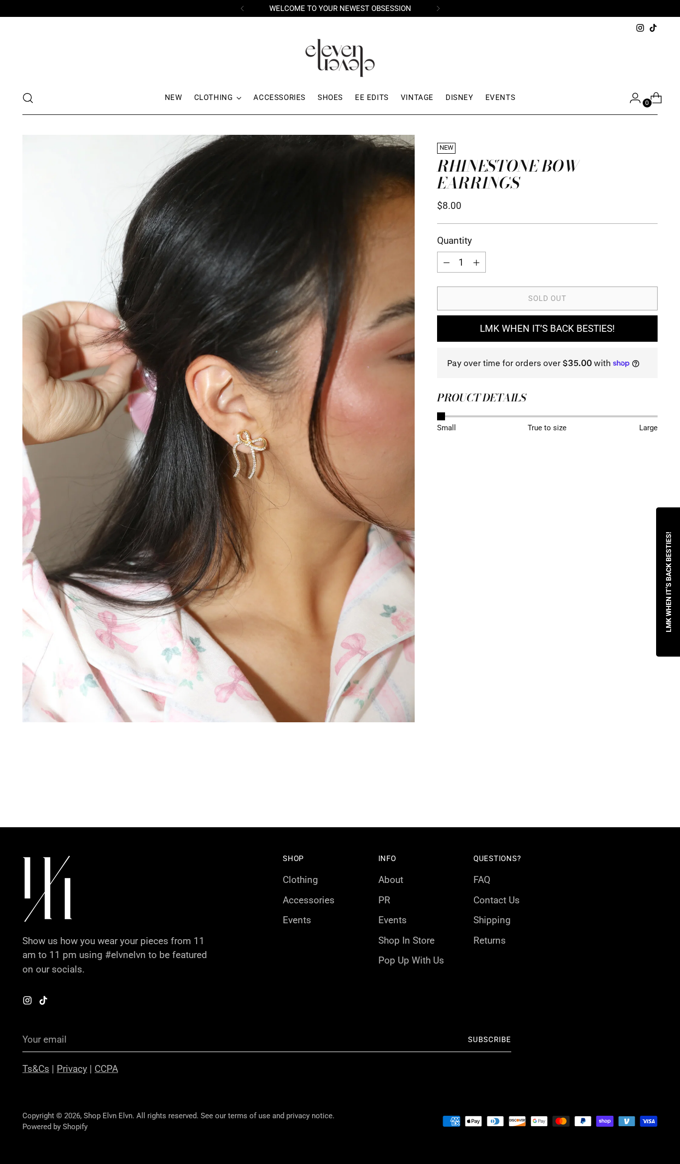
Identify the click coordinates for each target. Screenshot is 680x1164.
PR (384, 900)
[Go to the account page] (631, 98)
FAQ (481, 879)
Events (297, 920)
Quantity (454, 240)
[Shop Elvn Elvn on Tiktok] (653, 27)
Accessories (309, 900)
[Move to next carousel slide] (649, 792)
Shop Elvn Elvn (108, 1115)
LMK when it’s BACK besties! (547, 328)
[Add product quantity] (446, 262)
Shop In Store (406, 940)
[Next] (438, 8)
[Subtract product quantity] (476, 262)
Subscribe (490, 1039)
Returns (489, 940)
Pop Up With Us (411, 960)
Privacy (72, 1068)
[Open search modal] (28, 98)
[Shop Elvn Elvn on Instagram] (640, 27)
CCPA (106, 1068)
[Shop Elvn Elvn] (340, 58)
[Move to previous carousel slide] (626, 793)
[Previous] (242, 8)
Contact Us (496, 900)
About (390, 879)
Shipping (492, 920)
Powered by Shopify (55, 1126)
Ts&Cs (35, 1068)
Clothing (300, 879)
